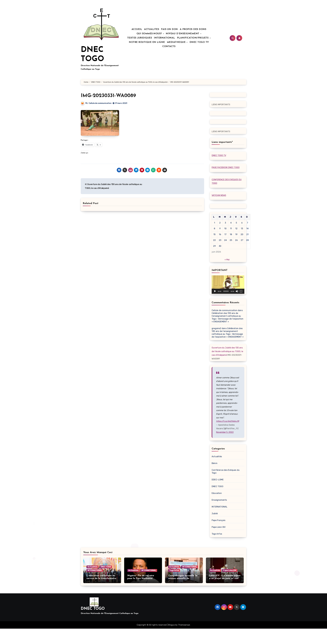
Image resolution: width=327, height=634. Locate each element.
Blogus (171, 625)
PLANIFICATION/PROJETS (193, 38)
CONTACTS (168, 46)
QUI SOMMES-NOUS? (150, 34)
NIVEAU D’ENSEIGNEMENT (183, 34)
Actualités (217, 456)
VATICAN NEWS (219, 195)
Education (217, 493)
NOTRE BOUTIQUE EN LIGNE (147, 42)
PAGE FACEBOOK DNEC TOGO (226, 167)
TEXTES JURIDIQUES (139, 38)
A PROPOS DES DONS (193, 29)
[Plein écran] (241, 291)
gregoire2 (216, 328)
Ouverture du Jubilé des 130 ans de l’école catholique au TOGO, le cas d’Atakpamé (227, 351)
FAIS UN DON (169, 29)
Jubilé (215, 513)
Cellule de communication (100, 103)
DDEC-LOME (218, 479)
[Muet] (237, 291)
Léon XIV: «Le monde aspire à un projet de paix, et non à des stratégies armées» (225, 578)
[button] (228, 284)
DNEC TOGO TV (199, 42)
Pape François (218, 520)
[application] (228, 284)
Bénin (214, 463)
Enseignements (219, 500)
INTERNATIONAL (164, 38)
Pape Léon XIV (219, 527)
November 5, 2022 (225, 432)
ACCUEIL (137, 29)
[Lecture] (215, 291)
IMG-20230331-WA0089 (108, 95)
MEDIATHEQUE (176, 42)
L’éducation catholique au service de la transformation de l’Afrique (102, 578)
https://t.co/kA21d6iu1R (227, 421)
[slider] (226, 291)
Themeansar (184, 625)
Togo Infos (217, 534)
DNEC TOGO (217, 486)
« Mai (227, 259)
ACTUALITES (151, 29)
